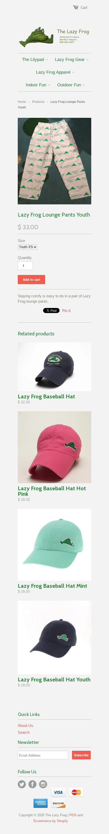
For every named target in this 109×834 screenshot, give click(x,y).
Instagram (43, 784)
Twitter (22, 784)
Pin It (66, 310)
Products (38, 102)
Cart (84, 7)
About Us (25, 725)
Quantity (25, 257)
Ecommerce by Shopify (50, 821)
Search (24, 732)
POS (73, 815)
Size (21, 240)
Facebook (32, 784)
